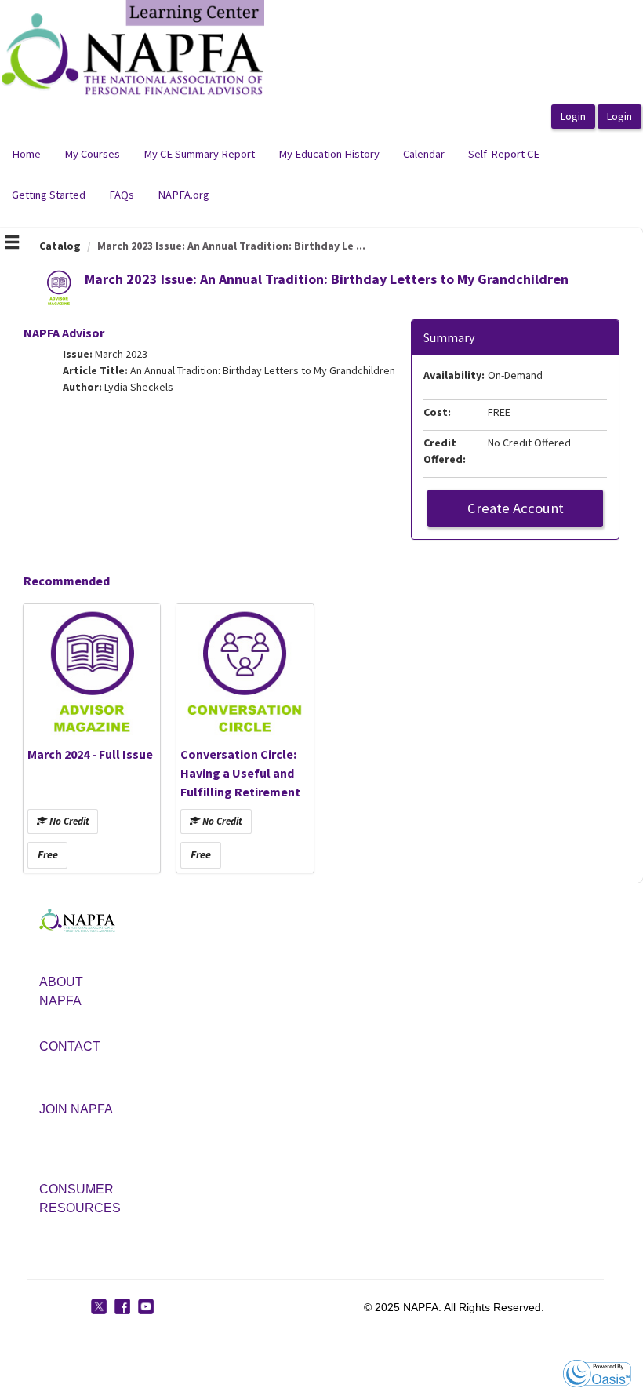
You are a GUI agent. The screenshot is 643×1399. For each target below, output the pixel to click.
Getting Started (48, 195)
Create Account (515, 508)
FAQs (121, 195)
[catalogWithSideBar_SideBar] (12, 244)
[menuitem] (26, 154)
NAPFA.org (183, 195)
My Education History (329, 154)
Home (26, 154)
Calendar (424, 154)
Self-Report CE (503, 154)
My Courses (92, 154)
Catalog (60, 246)
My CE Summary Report (199, 154)
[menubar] (321, 175)
